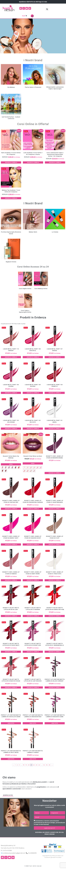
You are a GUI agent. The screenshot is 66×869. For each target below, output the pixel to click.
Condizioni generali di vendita (52, 857)
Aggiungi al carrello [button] (11, 162)
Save (4, 131)
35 (46, 765)
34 (44, 765)
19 (26, 765)
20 (28, 765)
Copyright (45, 855)
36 (49, 765)
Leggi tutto (11, 723)
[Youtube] (26, 8)
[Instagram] (23, 8)
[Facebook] (20, 8)
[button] (47, 9)
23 (36, 765)
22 (34, 765)
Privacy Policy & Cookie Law (55, 855)
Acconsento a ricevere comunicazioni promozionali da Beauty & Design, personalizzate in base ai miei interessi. (49, 822)
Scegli (11, 464)
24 (39, 765)
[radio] (2, 467)
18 (23, 765)
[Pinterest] (29, 8)
